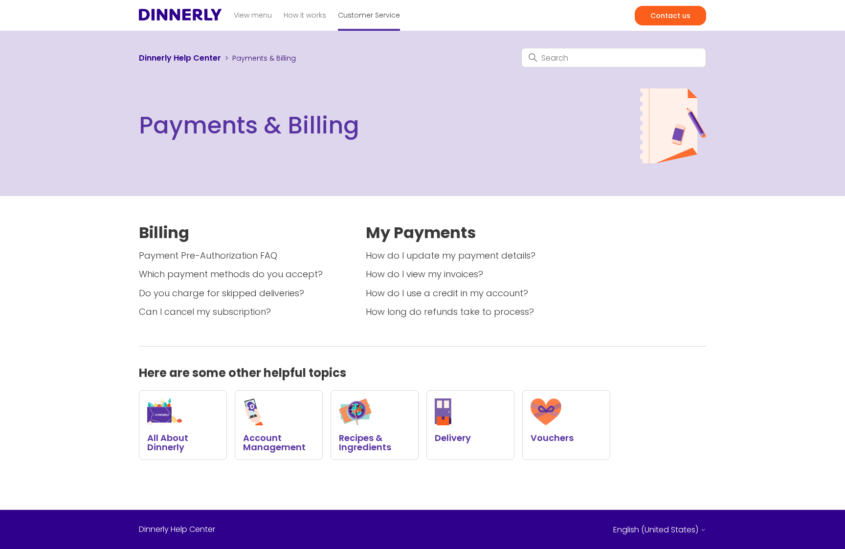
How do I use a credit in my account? (447, 293)
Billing (164, 232)
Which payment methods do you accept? (231, 274)
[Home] (180, 17)
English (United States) (656, 530)
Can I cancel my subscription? (205, 312)
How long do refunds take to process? (450, 312)
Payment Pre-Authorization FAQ (208, 255)
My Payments (421, 232)
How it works (305, 15)
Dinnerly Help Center (180, 58)
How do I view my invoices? (424, 274)
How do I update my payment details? (450, 255)
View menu (253, 15)
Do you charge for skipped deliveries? (221, 293)
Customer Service (369, 15)
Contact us (670, 16)
